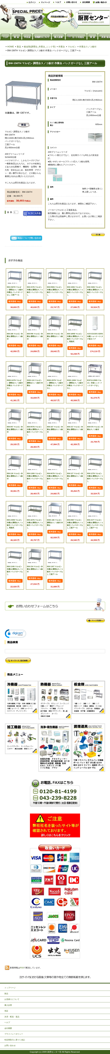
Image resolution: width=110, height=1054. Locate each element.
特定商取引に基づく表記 (14, 1040)
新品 (19, 46)
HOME (10, 46)
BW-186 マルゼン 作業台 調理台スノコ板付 (15, 336)
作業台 (61, 46)
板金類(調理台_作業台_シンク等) (40, 46)
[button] (15, 634)
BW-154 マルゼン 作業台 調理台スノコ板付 (35, 569)
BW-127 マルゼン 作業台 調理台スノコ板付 (75, 476)
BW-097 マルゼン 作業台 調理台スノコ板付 (15, 429)
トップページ (10, 988)
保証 (6, 1011)
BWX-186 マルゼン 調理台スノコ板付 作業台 (55, 522)
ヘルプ (7, 1022)
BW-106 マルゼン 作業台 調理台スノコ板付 (55, 336)
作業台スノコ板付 (87, 46)
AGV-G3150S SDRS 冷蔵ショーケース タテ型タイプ (95, 336)
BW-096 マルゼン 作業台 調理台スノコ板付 (35, 336)
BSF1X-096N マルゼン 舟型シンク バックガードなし (94, 382)
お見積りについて (11, 999)
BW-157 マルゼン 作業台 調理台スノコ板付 (75, 429)
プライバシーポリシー (13, 1034)
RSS (22, 968)
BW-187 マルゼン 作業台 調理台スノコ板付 (55, 429)
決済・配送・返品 (11, 1017)
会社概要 (8, 1028)
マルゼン (72, 46)
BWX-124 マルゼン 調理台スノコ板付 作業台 (35, 382)
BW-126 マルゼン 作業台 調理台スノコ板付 (15, 476)
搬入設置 (8, 1005)
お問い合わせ (10, 1045)
